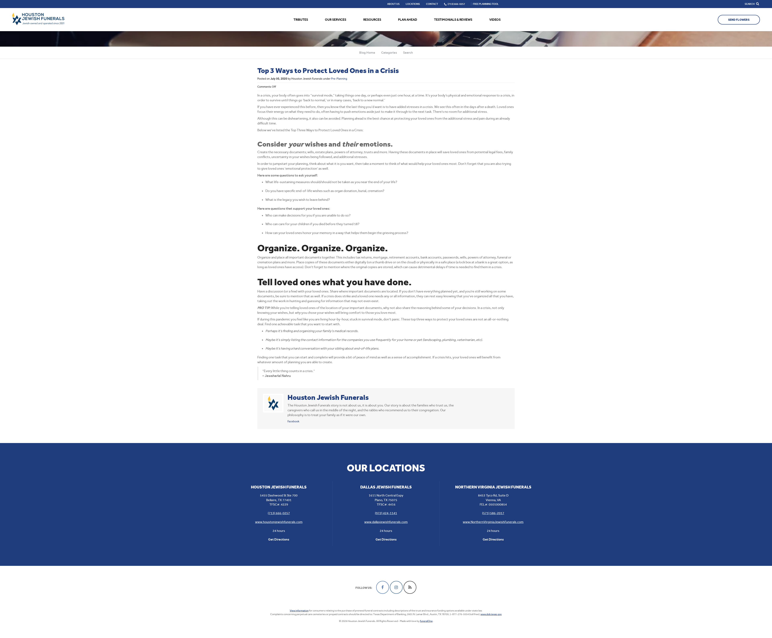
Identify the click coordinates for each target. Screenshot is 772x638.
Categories (389, 52)
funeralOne (426, 621)
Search (408, 52)
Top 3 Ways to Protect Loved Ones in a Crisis (328, 70)
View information (299, 610)
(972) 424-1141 (386, 513)
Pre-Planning (339, 78)
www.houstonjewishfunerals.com (279, 522)
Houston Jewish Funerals (328, 397)
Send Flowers (738, 20)
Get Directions (278, 539)
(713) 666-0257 (279, 513)
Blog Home (367, 52)
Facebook (293, 421)
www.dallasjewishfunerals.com (386, 522)
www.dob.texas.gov (491, 614)
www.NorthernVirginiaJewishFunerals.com (493, 522)
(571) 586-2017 (493, 513)
